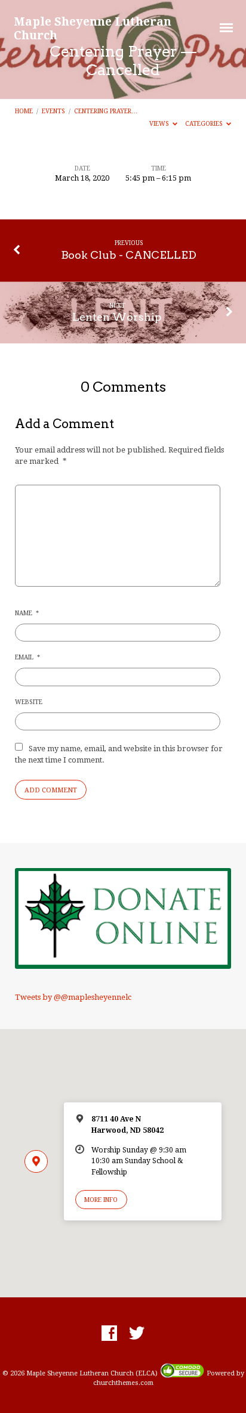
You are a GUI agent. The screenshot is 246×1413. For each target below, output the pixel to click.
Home (24, 110)
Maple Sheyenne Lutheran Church (92, 28)
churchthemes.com (123, 1383)
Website (28, 701)
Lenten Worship (117, 317)
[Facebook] (109, 1333)
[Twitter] (136, 1333)
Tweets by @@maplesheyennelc (73, 997)
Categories (205, 123)
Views (160, 123)
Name (27, 612)
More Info (101, 1199)
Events (53, 110)
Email (27, 657)
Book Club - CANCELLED (128, 255)
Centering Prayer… (105, 110)
